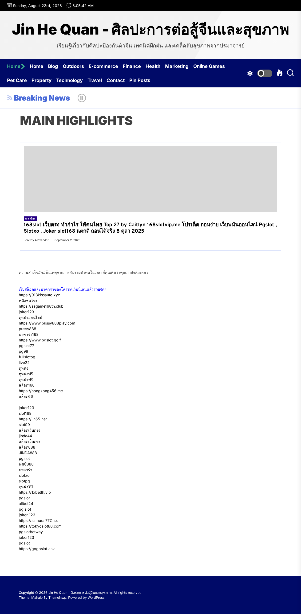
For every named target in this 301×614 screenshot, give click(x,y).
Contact (116, 80)
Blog (53, 66)
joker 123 (27, 514)
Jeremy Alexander (36, 240)
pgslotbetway (31, 531)
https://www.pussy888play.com (47, 323)
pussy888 (27, 328)
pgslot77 (26, 345)
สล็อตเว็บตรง (29, 430)
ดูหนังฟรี (26, 374)
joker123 (26, 311)
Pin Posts (139, 80)
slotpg (24, 481)
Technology (69, 80)
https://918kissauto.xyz (39, 295)
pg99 (23, 351)
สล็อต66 (26, 396)
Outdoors (73, 66)
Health (153, 66)
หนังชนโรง (28, 300)
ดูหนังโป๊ (26, 486)
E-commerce (103, 66)
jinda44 (25, 436)
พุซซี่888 (26, 464)
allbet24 (26, 503)
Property (41, 80)
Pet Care (17, 80)
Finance (132, 66)
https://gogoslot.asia (37, 548)
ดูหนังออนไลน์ (30, 317)
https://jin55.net (33, 419)
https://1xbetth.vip (35, 492)
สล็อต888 (27, 447)
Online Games (209, 66)
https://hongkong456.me (41, 390)
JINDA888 (28, 452)
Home (13, 66)
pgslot (24, 458)
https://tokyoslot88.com (40, 526)
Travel (94, 80)
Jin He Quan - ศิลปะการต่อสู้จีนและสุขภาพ (150, 29)
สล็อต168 (27, 385)
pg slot (25, 509)
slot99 (24, 424)
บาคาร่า (25, 469)
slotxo (24, 475)
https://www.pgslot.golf (40, 340)
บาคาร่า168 (29, 334)
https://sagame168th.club (41, 306)
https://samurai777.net (38, 520)
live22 (24, 362)
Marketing (177, 66)
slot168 (25, 413)
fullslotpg (27, 357)
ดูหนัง (23, 368)
